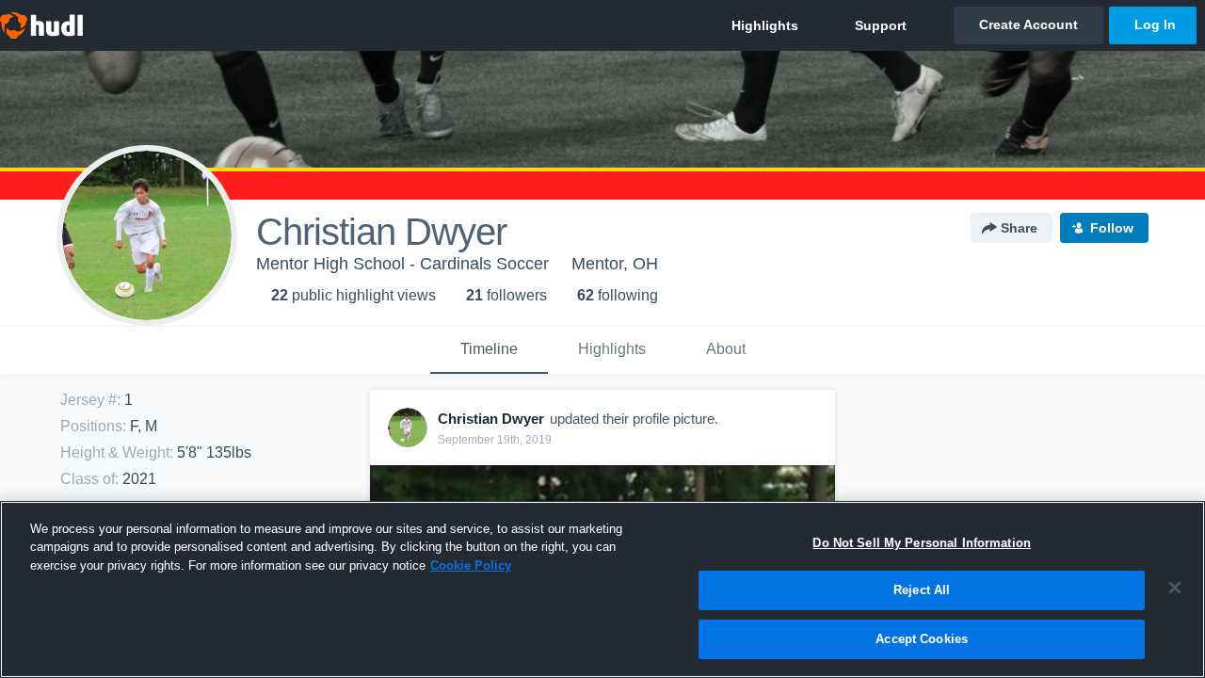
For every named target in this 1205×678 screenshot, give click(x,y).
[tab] (489, 350)
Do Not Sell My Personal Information (921, 543)
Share (1019, 227)
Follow (1111, 227)
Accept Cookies (922, 639)
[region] (602, 589)
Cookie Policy (470, 565)
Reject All (921, 591)
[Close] (1175, 587)
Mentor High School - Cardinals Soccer (402, 263)
